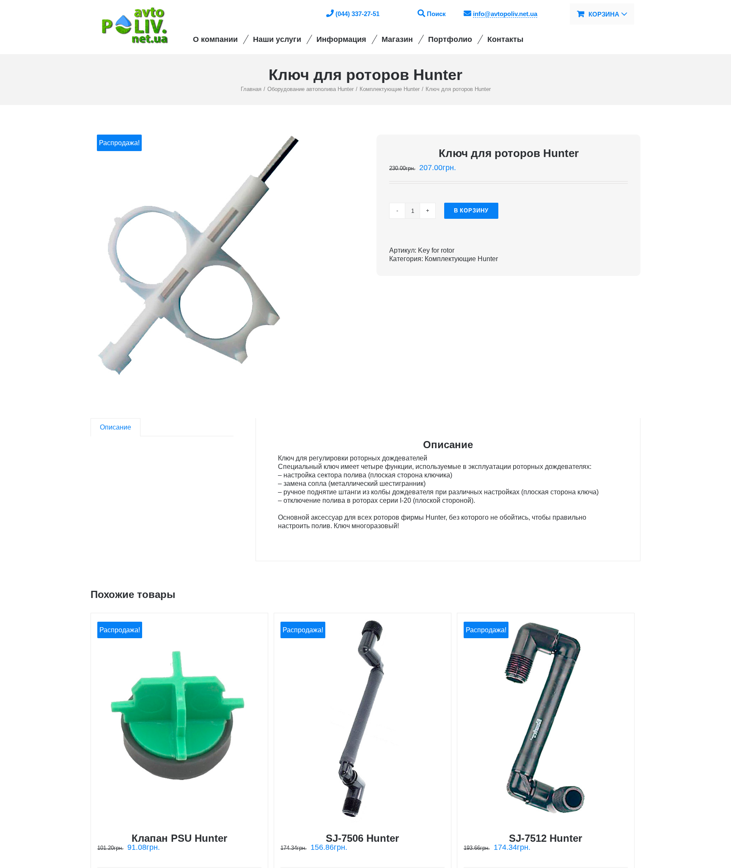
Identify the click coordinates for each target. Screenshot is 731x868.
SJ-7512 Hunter (545, 838)
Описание (115, 427)
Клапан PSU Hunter (179, 838)
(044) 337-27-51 (357, 13)
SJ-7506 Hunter (362, 838)
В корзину (471, 210)
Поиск (436, 13)
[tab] (115, 427)
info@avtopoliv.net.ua (505, 13)
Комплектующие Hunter (461, 258)
